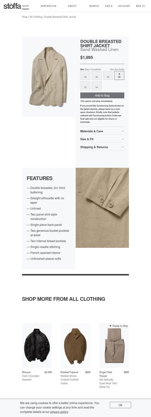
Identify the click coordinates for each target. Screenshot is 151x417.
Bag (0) (141, 5)
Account (124, 5)
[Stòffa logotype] (12, 6)
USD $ (109, 5)
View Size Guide (117, 69)
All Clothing (36, 16)
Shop (25, 16)
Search (94, 5)
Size (90, 69)
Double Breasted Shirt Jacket (60, 16)
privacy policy (59, 412)
